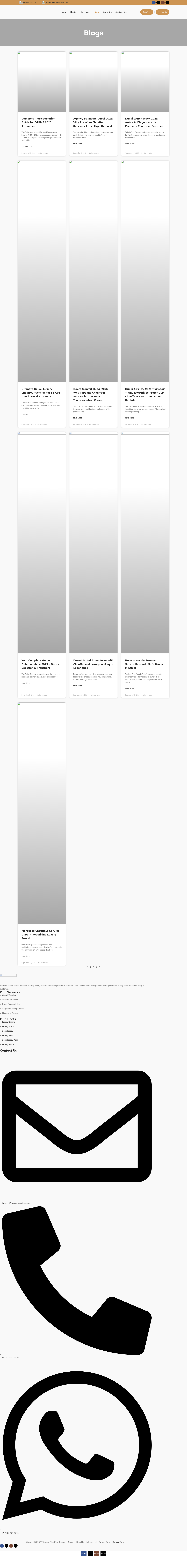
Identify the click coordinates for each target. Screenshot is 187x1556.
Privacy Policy (105, 1542)
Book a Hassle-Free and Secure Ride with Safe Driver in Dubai (144, 664)
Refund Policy (119, 1542)
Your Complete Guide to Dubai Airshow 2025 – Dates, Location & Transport (40, 664)
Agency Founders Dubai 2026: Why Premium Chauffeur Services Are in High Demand (93, 122)
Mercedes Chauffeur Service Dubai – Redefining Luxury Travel (40, 934)
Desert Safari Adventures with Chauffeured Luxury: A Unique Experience (93, 664)
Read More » (26, 146)
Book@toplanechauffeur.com (57, 2)
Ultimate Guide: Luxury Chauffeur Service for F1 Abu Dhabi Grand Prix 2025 (40, 392)
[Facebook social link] (154, 2)
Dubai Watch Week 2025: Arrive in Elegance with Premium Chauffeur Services (144, 122)
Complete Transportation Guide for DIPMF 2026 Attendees (38, 122)
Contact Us (162, 12)
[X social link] (158, 2)
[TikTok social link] (167, 2)
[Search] (136, 12)
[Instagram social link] (163, 2)
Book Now (147, 12)
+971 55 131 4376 (29, 2)
